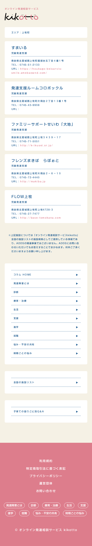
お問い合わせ (46, 491)
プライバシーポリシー (46, 476)
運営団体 (45, 483)
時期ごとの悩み (74, 513)
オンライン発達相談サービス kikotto (48, 530)
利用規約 (45, 461)
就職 (24, 513)
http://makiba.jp (33, 181)
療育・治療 (51, 505)
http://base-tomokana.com (40, 218)
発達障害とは (14, 505)
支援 (83, 505)
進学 (10, 513)
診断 (33, 505)
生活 (69, 505)
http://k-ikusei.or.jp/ (36, 145)
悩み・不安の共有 (46, 513)
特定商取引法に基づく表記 (46, 468)
